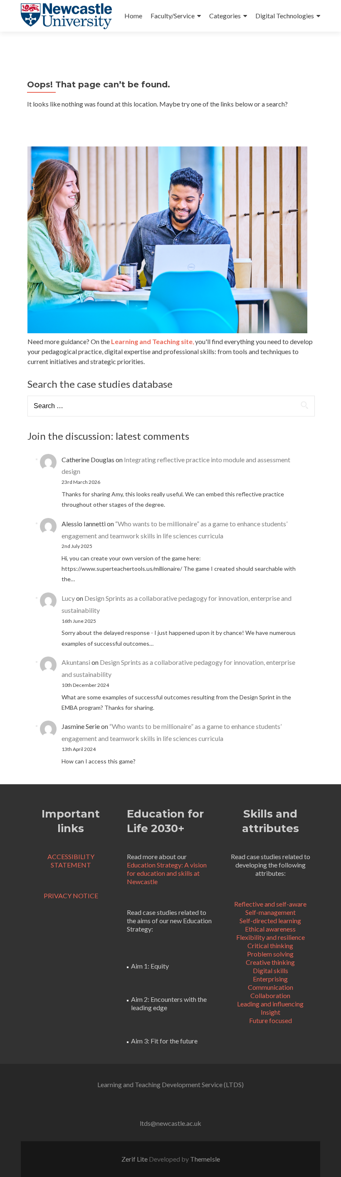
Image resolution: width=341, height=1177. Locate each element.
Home (133, 16)
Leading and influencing (270, 1004)
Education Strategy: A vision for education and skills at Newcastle (167, 873)
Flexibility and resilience (270, 937)
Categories (225, 16)
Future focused (270, 1020)
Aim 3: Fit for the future (164, 1041)
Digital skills (270, 970)
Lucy (68, 598)
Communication (270, 987)
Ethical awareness (270, 929)
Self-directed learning (270, 920)
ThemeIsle (205, 1159)
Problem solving (270, 954)
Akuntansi (76, 662)
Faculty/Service (173, 16)
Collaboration (270, 995)
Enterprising (270, 979)
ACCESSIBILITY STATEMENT (70, 860)
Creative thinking (270, 962)
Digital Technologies (284, 16)
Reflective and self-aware (270, 904)
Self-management (270, 912)
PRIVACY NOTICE (71, 895)
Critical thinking (270, 945)
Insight (270, 1012)
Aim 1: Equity (150, 966)
